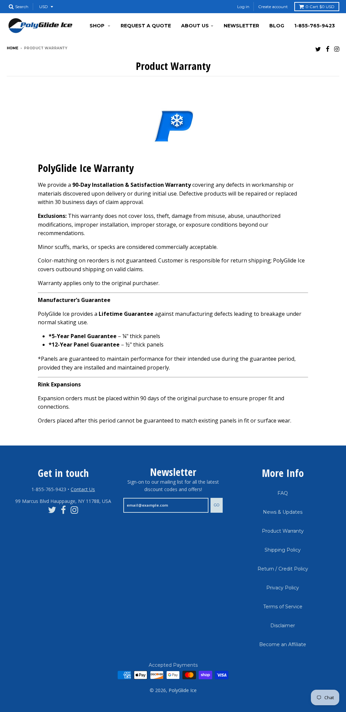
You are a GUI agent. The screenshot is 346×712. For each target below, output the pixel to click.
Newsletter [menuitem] (241, 26)
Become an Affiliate (282, 644)
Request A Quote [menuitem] (146, 26)
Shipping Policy (283, 550)
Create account (273, 6)
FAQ (282, 493)
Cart (320, 6)
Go (216, 505)
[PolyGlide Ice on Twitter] (318, 49)
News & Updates (282, 512)
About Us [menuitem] (195, 26)
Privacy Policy (282, 588)
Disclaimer (282, 625)
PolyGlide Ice (183, 690)
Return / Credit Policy (282, 569)
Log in (243, 6)
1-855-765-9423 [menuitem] (314, 26)
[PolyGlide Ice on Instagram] (336, 49)
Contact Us (83, 489)
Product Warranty (283, 531)
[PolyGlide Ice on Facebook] (327, 49)
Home (12, 48)
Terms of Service (282, 607)
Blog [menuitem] (276, 26)
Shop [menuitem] (98, 26)
